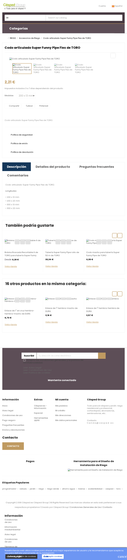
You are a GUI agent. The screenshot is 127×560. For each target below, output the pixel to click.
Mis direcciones (63, 415)
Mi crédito (60, 410)
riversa (81, 489)
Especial (38, 413)
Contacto (107, 507)
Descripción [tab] (16, 167)
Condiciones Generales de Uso (85, 507)
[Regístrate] (102, 356)
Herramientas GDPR (41, 419)
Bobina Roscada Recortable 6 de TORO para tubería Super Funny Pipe (21, 255)
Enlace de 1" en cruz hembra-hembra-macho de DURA (19, 312)
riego (41, 489)
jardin (32, 489)
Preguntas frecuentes (13, 425)
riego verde (53, 489)
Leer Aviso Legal (32, 367)
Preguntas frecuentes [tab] (96, 167)
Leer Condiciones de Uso (37, 370)
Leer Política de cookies (36, 372)
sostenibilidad (95, 489)
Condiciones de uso (12, 415)
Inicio (5, 405)
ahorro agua (68, 489)
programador (9, 489)
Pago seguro (8, 420)
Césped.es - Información (40, 407)
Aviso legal (7, 410)
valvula (23, 489)
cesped (109, 489)
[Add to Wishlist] (17, 241)
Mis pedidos (61, 405)
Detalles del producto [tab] (53, 167)
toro (118, 489)
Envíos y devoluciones (13, 429)
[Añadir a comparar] (22, 241)
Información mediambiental (12, 528)
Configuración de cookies (21, 556)
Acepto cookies (52, 556)
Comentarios (17, 175)
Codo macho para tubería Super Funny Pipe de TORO (103, 254)
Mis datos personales (66, 420)
